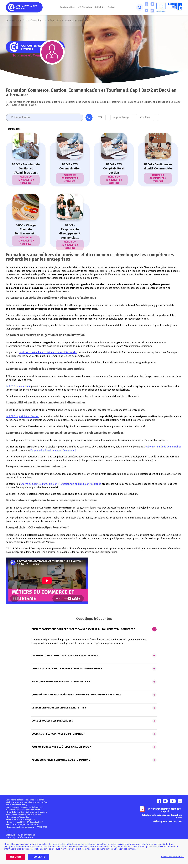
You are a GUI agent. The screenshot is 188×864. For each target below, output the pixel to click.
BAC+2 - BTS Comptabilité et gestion (113, 168)
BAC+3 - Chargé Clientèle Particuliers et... (25, 229)
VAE (100, 117)
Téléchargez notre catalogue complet (164, 810)
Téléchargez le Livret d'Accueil (167, 821)
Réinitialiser (13, 128)
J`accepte (39, 856)
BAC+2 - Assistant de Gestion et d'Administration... (26, 168)
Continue (145, 117)
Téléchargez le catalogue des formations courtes (162, 816)
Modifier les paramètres (172, 856)
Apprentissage (121, 117)
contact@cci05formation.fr (19, 837)
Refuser (15, 856)
